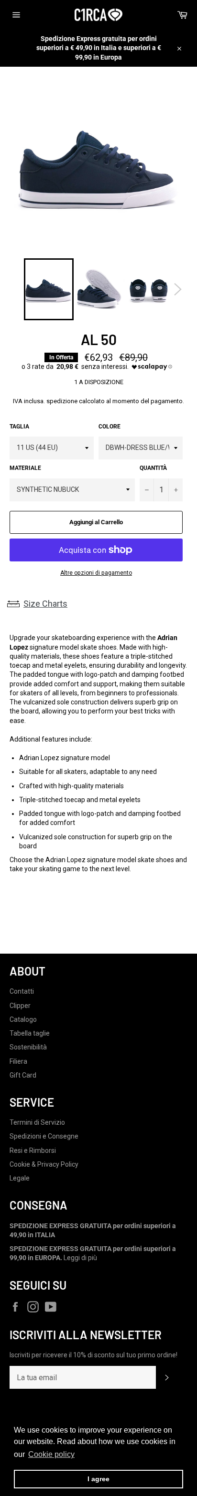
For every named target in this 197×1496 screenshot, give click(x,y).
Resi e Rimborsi (33, 1150)
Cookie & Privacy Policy (44, 1164)
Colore (109, 426)
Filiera (18, 1061)
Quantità (153, 468)
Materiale (25, 468)
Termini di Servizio (37, 1122)
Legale (20, 1178)
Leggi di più (80, 1258)
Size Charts (45, 604)
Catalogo (23, 1019)
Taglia (19, 426)
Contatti (22, 991)
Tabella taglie (30, 1033)
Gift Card (23, 1075)
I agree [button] (98, 1479)
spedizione (61, 401)
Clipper (20, 1005)
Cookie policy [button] (51, 1454)
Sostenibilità (28, 1047)
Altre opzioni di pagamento (96, 573)
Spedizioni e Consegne (44, 1136)
